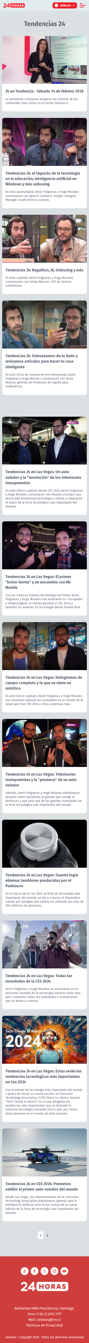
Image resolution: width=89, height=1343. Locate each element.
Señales (65, 5)
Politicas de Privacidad (44, 1325)
